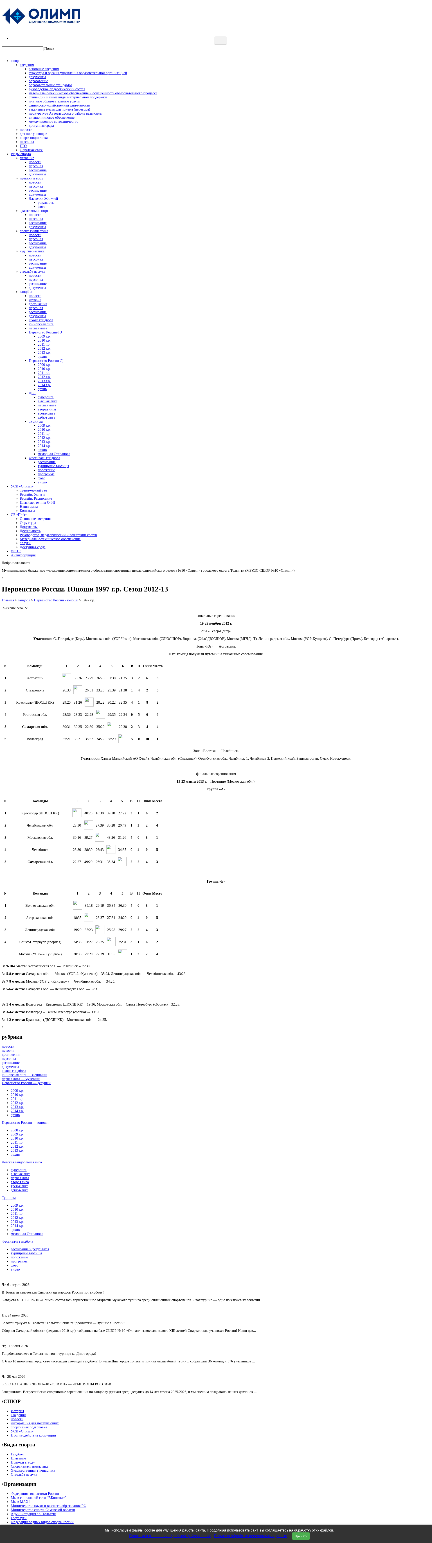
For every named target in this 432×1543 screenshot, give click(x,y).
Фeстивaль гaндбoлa (44, 458)
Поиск (49, 48)
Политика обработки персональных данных (250, 1536)
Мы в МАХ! (20, 1502)
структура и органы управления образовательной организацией (78, 73)
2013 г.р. (44, 352)
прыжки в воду (31, 178)
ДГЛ (32, 393)
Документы (29, 527)
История (17, 1411)
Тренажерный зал (33, 490)
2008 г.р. (17, 1130)
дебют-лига (46, 417)
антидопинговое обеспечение (51, 117)
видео (42, 482)
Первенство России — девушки (26, 1083)
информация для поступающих (35, 1423)
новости (26, 129)
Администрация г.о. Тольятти (33, 1514)
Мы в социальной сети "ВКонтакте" (39, 1498)
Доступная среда (32, 547)
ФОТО (16, 551)
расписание (38, 170)
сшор (15, 61)
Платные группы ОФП (37, 502)
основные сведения (44, 69)
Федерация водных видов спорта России (42, 1522)
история (35, 300)
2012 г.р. (44, 348)
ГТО (23, 146)
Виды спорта (21, 154)
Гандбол (17, 1454)
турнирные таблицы (53, 466)
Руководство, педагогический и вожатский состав (58, 535)
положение (46, 470)
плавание (27, 158)
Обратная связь (31, 150)
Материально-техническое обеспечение (50, 539)
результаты (46, 202)
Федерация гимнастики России (35, 1493)
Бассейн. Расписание (36, 498)
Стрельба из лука (24, 1474)
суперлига (46, 397)
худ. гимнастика (32, 251)
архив (42, 356)
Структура (28, 523)
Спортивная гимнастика (29, 1466)
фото (41, 206)
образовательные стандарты (50, 85)
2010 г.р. (44, 340)
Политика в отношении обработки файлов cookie (170, 1536)
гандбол (26, 292)
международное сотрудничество (53, 121)
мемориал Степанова (54, 454)
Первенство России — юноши (25, 1122)
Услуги (25, 543)
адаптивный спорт (34, 211)
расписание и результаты (30, 1249)
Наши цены (29, 506)
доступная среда (41, 125)
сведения (27, 65)
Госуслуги (19, 1518)
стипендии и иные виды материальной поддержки (68, 97)
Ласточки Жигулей (43, 198)
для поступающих (33, 134)
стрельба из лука (32, 271)
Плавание (18, 1458)
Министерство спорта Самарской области (43, 1510)
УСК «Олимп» (22, 486)
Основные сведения (35, 519)
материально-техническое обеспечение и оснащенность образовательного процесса (93, 93)
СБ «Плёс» (19, 515)
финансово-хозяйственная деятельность (59, 105)
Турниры (36, 421)
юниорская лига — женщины (24, 1075)
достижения (38, 304)
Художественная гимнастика (33, 1470)
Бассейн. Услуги (32, 494)
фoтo (41, 478)
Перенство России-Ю (45, 332)
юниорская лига (41, 324)
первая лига (38, 328)
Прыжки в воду (23, 1462)
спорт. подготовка (34, 138)
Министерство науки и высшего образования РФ (48, 1506)
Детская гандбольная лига (22, 1162)
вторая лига (47, 409)
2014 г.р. (44, 385)
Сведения (18, 1415)
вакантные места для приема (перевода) (59, 109)
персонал (27, 142)
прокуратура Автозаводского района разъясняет (66, 113)
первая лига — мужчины (21, 1079)
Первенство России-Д (46, 361)
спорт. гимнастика (34, 231)
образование (38, 81)
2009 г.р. (44, 336)
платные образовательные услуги (54, 101)
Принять (301, 1536)
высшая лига (47, 401)
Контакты (27, 510)
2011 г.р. (44, 344)
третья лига (46, 413)
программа (46, 474)
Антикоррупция (23, 555)
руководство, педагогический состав (57, 89)
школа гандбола (41, 320)
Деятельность (30, 531)
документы (37, 77)
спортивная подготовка (29, 1427)
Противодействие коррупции (33, 1435)
